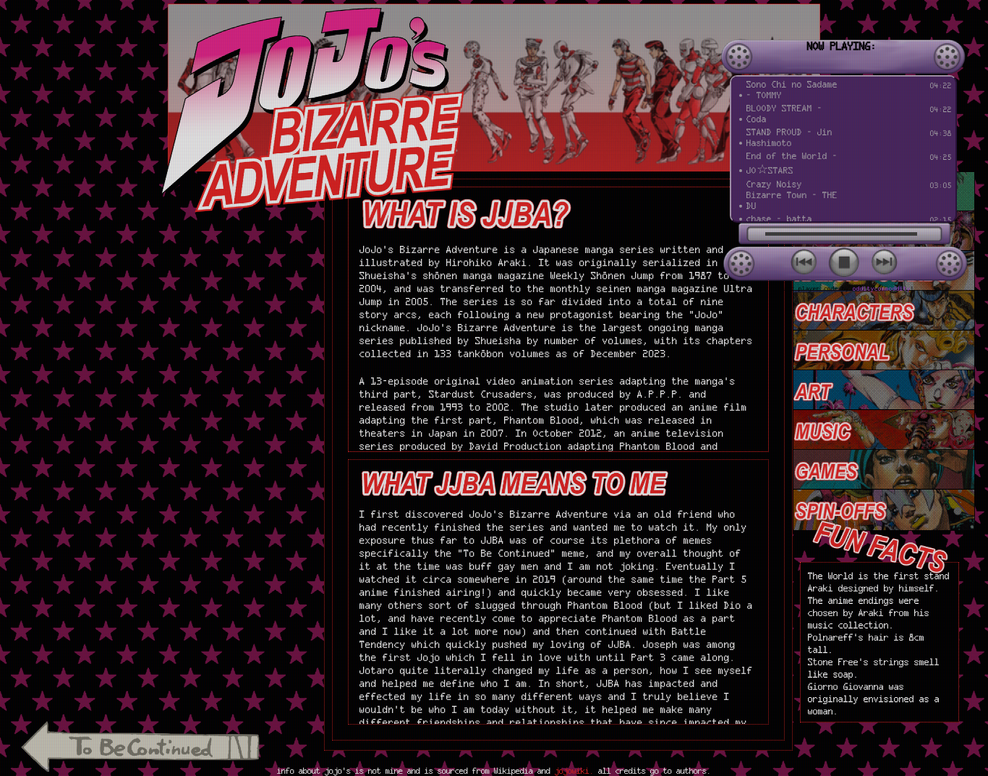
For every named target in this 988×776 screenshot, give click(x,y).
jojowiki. (576, 770)
